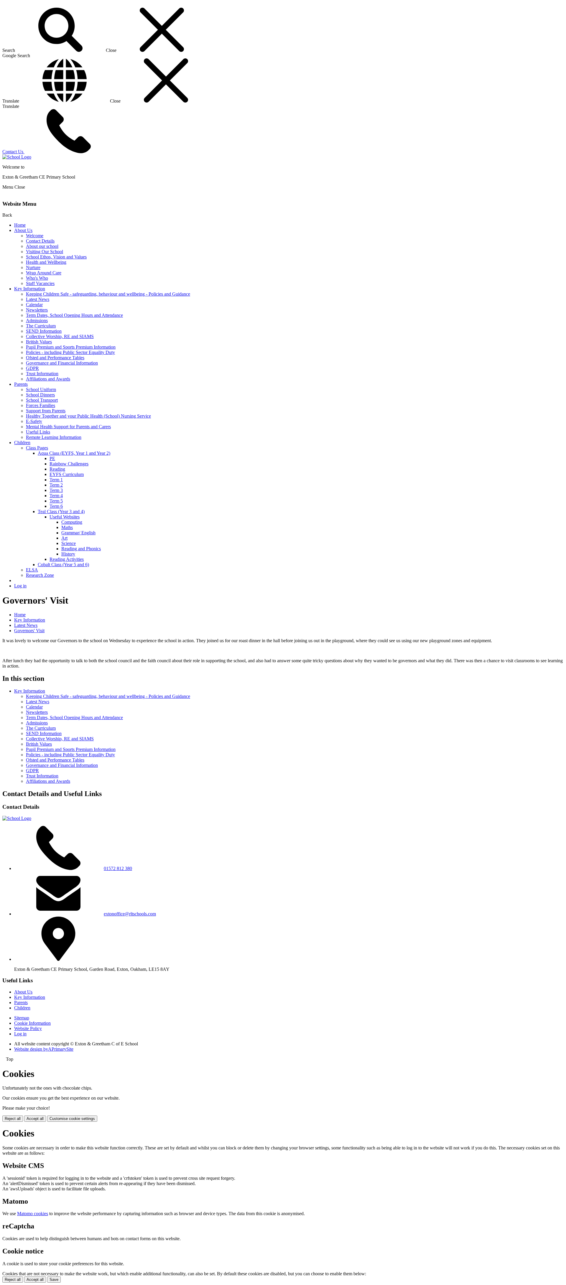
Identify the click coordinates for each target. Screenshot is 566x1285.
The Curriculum (41, 325)
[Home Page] (16, 156)
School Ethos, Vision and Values (56, 256)
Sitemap (21, 1017)
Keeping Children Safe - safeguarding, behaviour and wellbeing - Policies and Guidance (108, 293)
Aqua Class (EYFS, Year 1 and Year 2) (74, 453)
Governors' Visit (29, 630)
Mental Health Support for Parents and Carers (68, 426)
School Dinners (40, 394)
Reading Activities (67, 559)
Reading (57, 469)
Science (68, 543)
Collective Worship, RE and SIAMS (60, 336)
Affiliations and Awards (48, 378)
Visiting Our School (44, 251)
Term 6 (56, 506)
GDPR (32, 368)
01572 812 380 (118, 868)
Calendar (34, 304)
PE (52, 458)
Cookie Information (32, 1023)
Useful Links (38, 431)
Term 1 (56, 479)
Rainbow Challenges (69, 463)
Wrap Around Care (43, 272)
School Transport (42, 400)
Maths (67, 527)
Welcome (34, 235)
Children (22, 442)
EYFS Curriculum (67, 474)
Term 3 (56, 490)
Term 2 (56, 484)
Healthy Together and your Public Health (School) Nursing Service (88, 416)
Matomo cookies (32, 1213)
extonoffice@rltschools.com (130, 913)
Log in (20, 585)
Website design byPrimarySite (43, 1049)
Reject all (13, 1118)
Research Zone (40, 575)
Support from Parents (45, 410)
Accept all (35, 1118)
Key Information (29, 288)
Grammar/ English (78, 532)
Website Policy (28, 1028)
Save (54, 1279)
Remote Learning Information (53, 437)
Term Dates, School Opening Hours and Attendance (74, 315)
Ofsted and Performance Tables (55, 357)
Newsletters (37, 309)
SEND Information (44, 331)
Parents (21, 384)
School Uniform (41, 389)
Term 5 (56, 500)
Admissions (37, 320)
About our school (42, 246)
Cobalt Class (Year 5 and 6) (63, 564)
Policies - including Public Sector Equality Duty (70, 352)
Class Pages (37, 447)
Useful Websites (65, 516)
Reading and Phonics (81, 548)
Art (64, 538)
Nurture (33, 267)
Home (20, 225)
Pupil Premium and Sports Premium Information (71, 347)
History (68, 553)
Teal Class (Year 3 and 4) (61, 511)
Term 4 (56, 495)
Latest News (37, 299)
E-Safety (34, 421)
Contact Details (40, 240)
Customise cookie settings (72, 1118)
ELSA (32, 569)
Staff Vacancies (40, 283)
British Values (39, 341)
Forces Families (40, 405)
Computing (71, 522)
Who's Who (37, 278)
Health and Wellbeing (46, 262)
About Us (23, 230)
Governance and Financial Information (62, 362)
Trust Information (42, 373)
